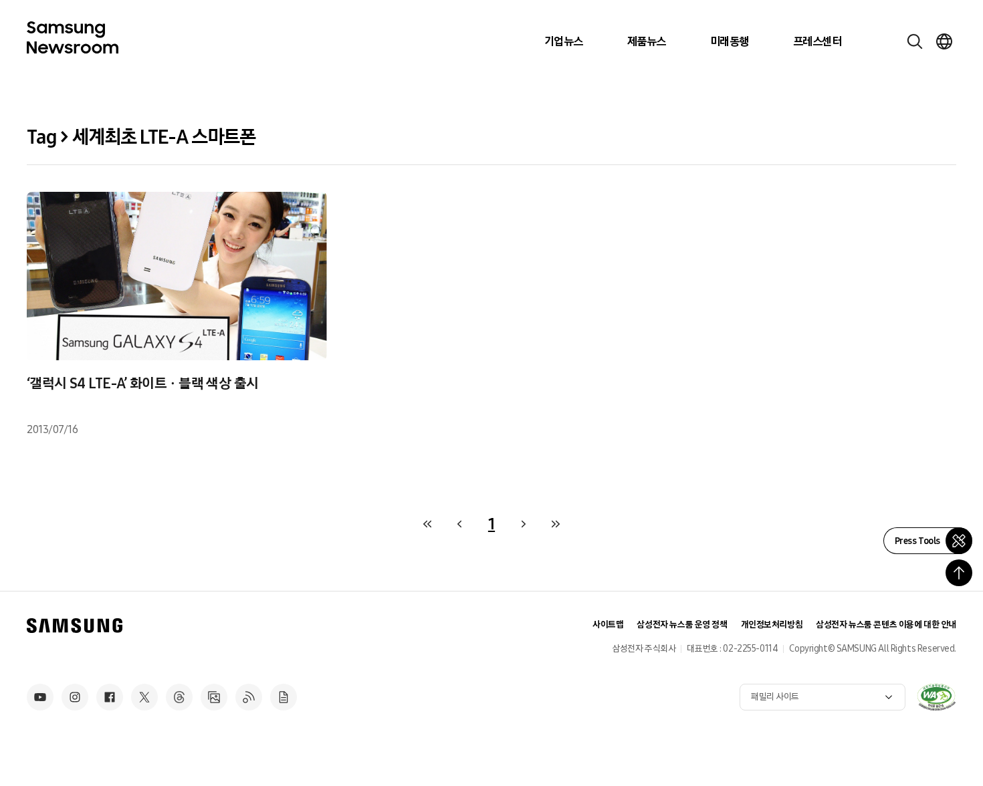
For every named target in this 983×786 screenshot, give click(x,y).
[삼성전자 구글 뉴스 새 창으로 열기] (283, 697)
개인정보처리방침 (772, 624)
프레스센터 (817, 41)
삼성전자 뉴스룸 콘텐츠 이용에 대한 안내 (886, 624)
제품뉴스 (646, 41)
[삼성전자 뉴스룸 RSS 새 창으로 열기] (248, 697)
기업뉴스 (563, 41)
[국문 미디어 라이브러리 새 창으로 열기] (214, 697)
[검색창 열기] (915, 41)
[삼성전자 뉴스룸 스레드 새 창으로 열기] (179, 697)
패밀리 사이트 (775, 696)
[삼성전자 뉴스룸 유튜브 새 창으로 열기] (40, 697)
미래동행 (729, 41)
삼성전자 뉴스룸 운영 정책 (682, 624)
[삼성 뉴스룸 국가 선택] (944, 41)
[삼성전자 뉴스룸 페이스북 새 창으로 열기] (109, 697)
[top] (959, 572)
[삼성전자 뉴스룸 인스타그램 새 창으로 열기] (75, 697)
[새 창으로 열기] (936, 697)
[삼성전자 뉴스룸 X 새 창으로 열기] (144, 697)
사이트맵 (607, 624)
